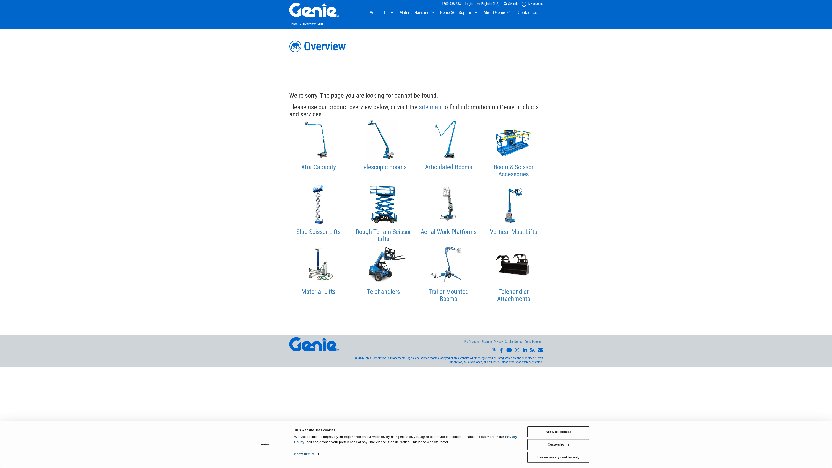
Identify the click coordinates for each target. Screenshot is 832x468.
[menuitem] (381, 13)
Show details (304, 454)
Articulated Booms (448, 167)
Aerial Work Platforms (449, 232)
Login (469, 4)
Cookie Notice (513, 341)
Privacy (498, 341)
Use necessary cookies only (558, 457)
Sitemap (487, 341)
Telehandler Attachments (513, 295)
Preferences (471, 341)
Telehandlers (383, 291)
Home (294, 24)
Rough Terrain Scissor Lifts (383, 235)
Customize (556, 444)
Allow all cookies (558, 432)
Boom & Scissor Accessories (513, 170)
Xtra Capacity (318, 167)
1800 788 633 (451, 4)
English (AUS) (489, 4)
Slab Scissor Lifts (318, 232)
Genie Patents (533, 341)
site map (430, 107)
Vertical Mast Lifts (513, 232)
